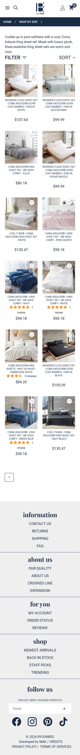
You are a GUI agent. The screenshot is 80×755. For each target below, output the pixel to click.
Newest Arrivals (40, 650)
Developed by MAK (32, 742)
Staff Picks (40, 665)
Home (7, 21)
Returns (40, 531)
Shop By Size (28, 21)
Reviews (40, 628)
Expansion (40, 590)
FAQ (40, 546)
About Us (40, 576)
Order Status (40, 620)
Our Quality (40, 568)
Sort (65, 57)
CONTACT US (40, 524)
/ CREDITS (55, 742)
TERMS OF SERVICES (55, 747)
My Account (40, 613)
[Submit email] (64, 708)
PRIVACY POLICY (24, 747)
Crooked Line (40, 583)
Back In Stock (40, 657)
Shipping (40, 538)
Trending (40, 672)
